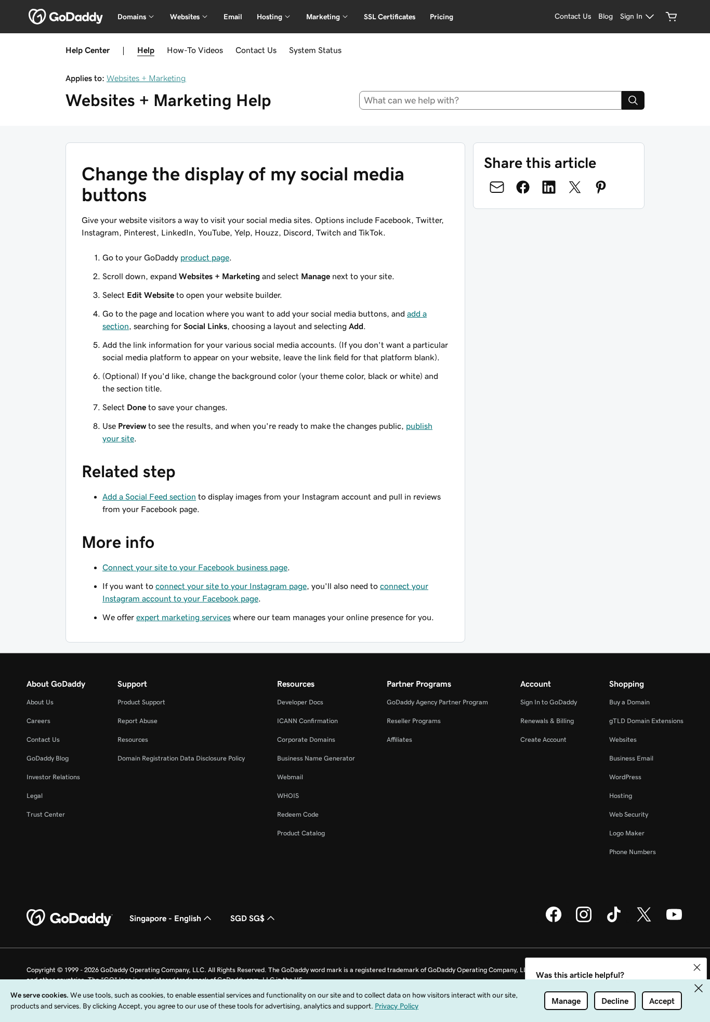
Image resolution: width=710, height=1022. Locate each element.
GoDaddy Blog (48, 758)
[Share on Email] (497, 187)
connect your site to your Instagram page (231, 586)
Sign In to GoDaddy (548, 702)
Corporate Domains (306, 739)
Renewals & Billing (547, 720)
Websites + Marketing (146, 78)
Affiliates (399, 739)
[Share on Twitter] (575, 187)
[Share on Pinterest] (601, 187)
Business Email (631, 758)
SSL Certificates (389, 16)
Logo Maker (627, 833)
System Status (315, 50)
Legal (35, 795)
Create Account (543, 739)
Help (145, 50)
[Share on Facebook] (523, 187)
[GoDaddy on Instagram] (583, 920)
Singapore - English (165, 918)
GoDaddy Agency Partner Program (437, 702)
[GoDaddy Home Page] (70, 918)
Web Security (628, 814)
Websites (623, 739)
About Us (40, 702)
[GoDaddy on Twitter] (644, 920)
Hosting (620, 795)
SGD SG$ (247, 918)
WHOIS (288, 795)
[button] (697, 967)
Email (232, 16)
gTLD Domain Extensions (646, 720)
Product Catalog (301, 833)
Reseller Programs (414, 720)
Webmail (290, 777)
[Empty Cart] (671, 16)
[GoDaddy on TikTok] (613, 920)
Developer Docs (300, 702)
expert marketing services (183, 617)
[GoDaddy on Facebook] (553, 920)
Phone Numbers (632, 851)
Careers (38, 720)
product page (204, 257)
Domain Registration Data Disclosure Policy (181, 758)
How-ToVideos (195, 50)
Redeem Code (298, 814)
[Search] (633, 100)
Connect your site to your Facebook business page (194, 567)
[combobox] (490, 100)
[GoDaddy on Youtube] (674, 920)
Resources (132, 739)
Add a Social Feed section (149, 496)
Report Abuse (137, 720)
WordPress (625, 777)
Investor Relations (53, 777)
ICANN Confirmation (307, 720)
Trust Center (46, 814)
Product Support (141, 702)
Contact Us (256, 50)
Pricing (441, 16)
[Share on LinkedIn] (549, 187)
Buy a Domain (629, 702)
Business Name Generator (316, 758)
